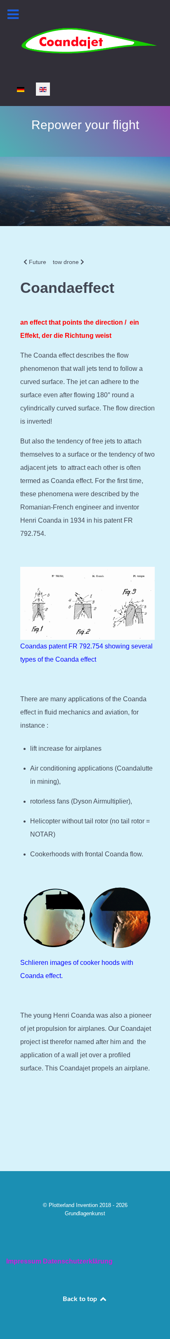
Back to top (81, 1299)
